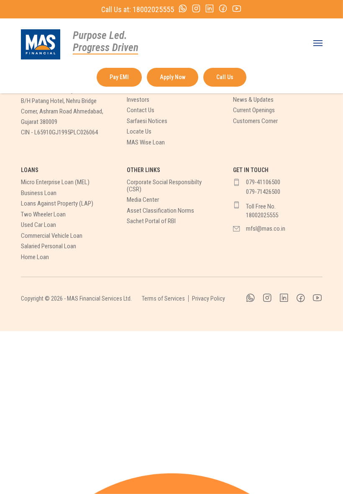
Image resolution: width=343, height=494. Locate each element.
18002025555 (153, 9)
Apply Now (172, 77)
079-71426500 (263, 192)
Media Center (143, 199)
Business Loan (38, 193)
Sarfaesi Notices (147, 121)
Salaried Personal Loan (48, 246)
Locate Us (139, 131)
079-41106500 (263, 182)
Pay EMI (119, 77)
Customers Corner (255, 121)
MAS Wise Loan (146, 142)
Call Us (224, 77)
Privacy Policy (208, 298)
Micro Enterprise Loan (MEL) (55, 182)
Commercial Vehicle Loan (51, 235)
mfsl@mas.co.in (265, 228)
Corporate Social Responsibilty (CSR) (164, 186)
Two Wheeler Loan (43, 214)
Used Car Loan (38, 225)
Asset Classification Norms (160, 210)
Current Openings (254, 110)
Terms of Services (163, 298)
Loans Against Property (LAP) (57, 203)
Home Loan (35, 257)
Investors (138, 99)
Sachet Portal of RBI (151, 221)
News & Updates (253, 99)
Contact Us (140, 110)
